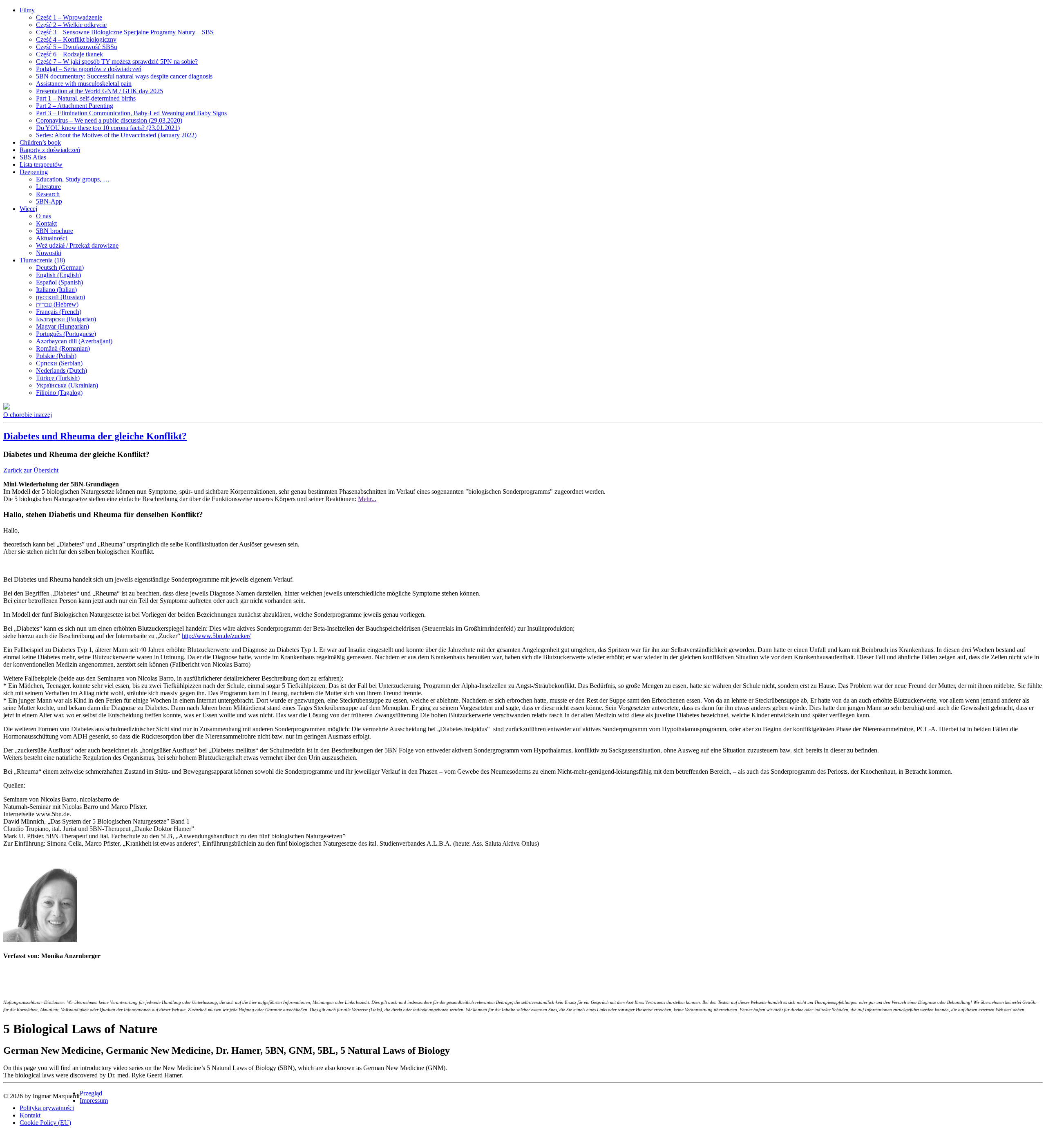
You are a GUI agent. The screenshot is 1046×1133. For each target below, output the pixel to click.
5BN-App (49, 201)
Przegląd (91, 1093)
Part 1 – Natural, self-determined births (86, 98)
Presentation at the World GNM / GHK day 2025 (99, 90)
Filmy (27, 10)
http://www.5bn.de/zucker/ (216, 635)
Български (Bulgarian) (66, 319)
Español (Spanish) (59, 282)
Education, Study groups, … (73, 179)
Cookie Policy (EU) (45, 1122)
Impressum (94, 1100)
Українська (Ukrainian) (67, 385)
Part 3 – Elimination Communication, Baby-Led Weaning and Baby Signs (131, 113)
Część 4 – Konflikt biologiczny (76, 39)
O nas (43, 216)
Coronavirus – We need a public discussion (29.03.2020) (109, 120)
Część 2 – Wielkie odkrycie (71, 24)
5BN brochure (54, 230)
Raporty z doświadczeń (50, 149)
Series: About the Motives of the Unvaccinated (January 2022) (116, 135)
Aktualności (51, 238)
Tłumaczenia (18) (42, 260)
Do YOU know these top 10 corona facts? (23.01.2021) (108, 127)
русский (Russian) (60, 296)
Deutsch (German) (60, 267)
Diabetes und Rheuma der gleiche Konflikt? (95, 436)
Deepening (34, 171)
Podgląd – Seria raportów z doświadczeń (88, 68)
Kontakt (46, 223)
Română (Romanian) (63, 348)
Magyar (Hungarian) (62, 326)
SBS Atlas (33, 157)
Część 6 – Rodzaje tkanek (69, 54)
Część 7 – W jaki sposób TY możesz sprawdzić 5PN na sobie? (117, 61)
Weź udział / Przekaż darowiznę (77, 245)
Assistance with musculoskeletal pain (84, 83)
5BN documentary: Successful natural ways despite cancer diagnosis (124, 76)
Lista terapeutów (41, 164)
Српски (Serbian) (59, 363)
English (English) (58, 274)
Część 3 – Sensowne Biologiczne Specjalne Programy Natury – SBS (125, 32)
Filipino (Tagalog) (59, 392)
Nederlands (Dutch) (61, 370)
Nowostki (48, 252)
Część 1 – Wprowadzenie (69, 17)
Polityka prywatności (47, 1107)
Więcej (28, 208)
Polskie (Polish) (56, 355)
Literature (48, 186)
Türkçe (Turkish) (58, 377)
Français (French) (58, 311)
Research (48, 193)
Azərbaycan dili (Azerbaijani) (74, 341)
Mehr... (367, 498)
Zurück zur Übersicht (30, 470)
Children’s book (40, 142)
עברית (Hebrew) (57, 304)
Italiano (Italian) (56, 289)
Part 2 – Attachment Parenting (74, 105)
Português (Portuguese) (66, 333)
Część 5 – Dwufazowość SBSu (76, 46)
